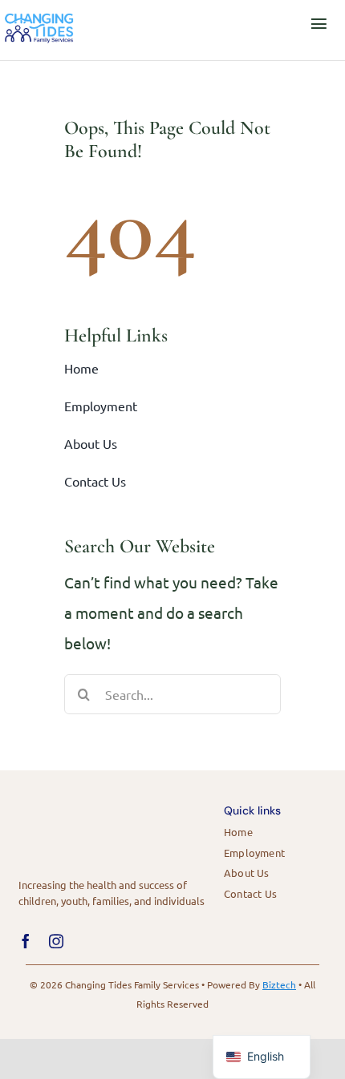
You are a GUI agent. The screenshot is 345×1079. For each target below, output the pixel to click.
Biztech (279, 984)
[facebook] (25, 941)
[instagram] (56, 941)
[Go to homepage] (43, 23)
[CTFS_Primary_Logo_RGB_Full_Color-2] (78, 803)
